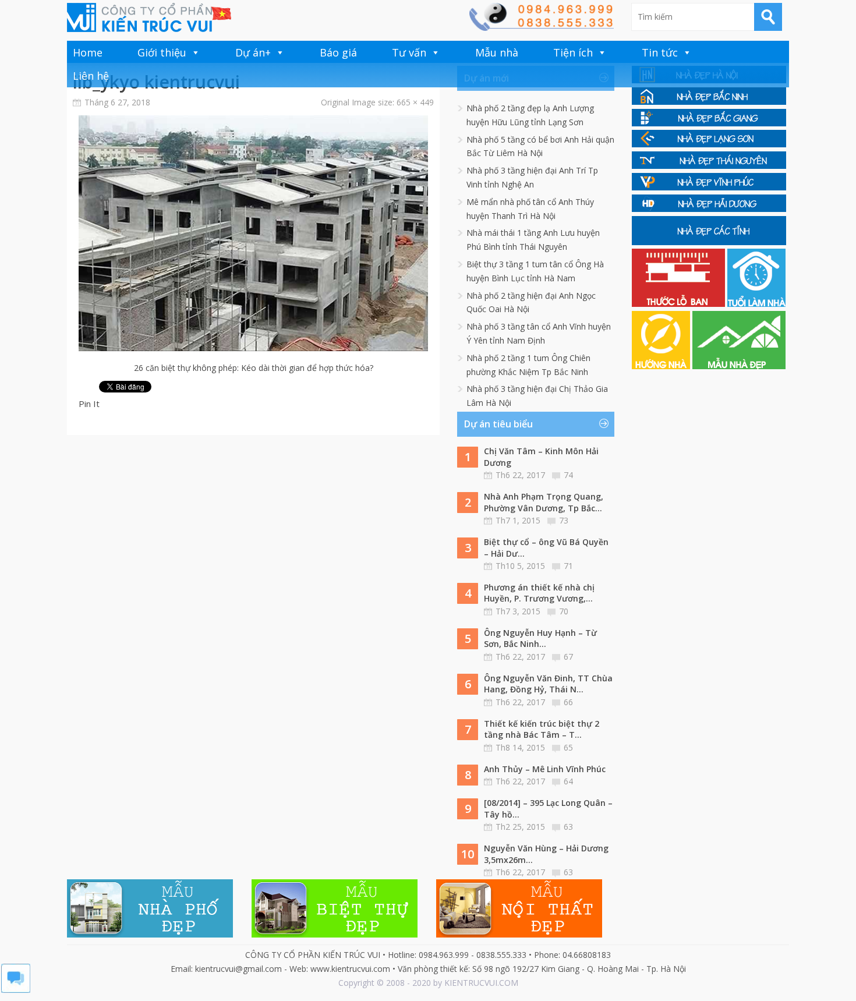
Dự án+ (253, 52)
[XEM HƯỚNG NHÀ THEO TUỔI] (662, 366)
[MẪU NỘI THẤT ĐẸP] (519, 934)
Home (87, 52)
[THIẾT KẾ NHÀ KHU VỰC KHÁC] (709, 241)
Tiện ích (573, 52)
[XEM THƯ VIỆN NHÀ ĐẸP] (739, 366)
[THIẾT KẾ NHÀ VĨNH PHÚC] (709, 187)
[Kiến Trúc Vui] (149, 17)
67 (568, 656)
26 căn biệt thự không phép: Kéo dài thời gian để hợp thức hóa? (253, 367)
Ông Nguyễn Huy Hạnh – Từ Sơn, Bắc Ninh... (540, 638)
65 (568, 747)
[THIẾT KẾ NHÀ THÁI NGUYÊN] (709, 165)
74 (568, 474)
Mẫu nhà (496, 52)
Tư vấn (409, 52)
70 (563, 611)
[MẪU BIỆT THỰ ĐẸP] (335, 934)
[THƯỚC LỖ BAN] (679, 303)
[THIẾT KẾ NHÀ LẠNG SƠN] (709, 144)
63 (568, 826)
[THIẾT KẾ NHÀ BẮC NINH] (709, 101)
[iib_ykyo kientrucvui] (253, 347)
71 (568, 565)
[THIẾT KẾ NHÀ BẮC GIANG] (709, 123)
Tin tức (660, 52)
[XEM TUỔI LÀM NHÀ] (756, 303)
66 (568, 702)
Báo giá (338, 52)
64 (568, 781)
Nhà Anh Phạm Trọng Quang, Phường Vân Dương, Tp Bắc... (543, 502)
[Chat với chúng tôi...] (15, 989)
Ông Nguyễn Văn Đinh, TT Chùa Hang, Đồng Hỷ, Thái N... (548, 684)
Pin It (89, 403)
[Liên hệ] (541, 27)
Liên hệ (91, 76)
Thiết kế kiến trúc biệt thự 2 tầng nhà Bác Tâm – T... (541, 729)
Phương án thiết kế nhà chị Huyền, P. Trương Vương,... (539, 593)
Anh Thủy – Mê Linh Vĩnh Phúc (545, 768)
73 (563, 520)
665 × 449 (415, 102)
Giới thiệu (161, 52)
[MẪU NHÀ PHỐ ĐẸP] (150, 934)
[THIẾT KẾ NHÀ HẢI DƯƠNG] (709, 208)
